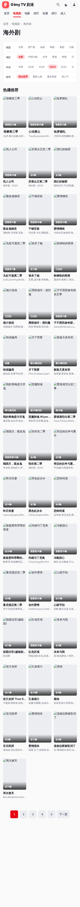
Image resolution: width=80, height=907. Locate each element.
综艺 (36, 13)
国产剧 (31, 47)
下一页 (63, 814)
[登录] (74, 4)
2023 (64, 66)
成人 (63, 13)
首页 (7, 13)
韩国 (64, 56)
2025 (41, 66)
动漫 (45, 13)
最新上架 (37, 76)
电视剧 (17, 13)
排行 (54, 13)
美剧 (62, 47)
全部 (20, 47)
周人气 (65, 76)
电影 (27, 13)
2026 (31, 66)
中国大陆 (32, 56)
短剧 (42, 47)
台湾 (45, 56)
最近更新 (52, 76)
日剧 (71, 47)
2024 (53, 66)
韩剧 (52, 47)
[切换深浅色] (66, 4)
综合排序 (23, 76)
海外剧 (27, 23)
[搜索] (58, 5)
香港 (54, 56)
